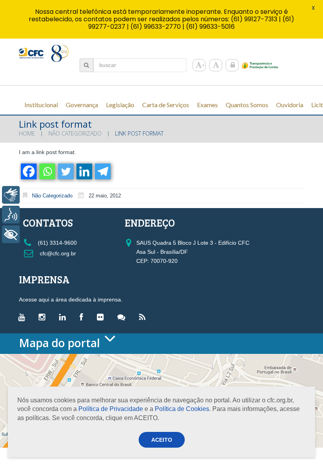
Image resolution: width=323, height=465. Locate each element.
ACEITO (161, 440)
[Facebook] (28, 171)
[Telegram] (102, 171)
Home (27, 133)
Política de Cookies (182, 408)
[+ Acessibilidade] (11, 234)
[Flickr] (102, 317)
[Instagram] (43, 317)
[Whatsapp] (46, 171)
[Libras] (11, 195)
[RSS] (144, 317)
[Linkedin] (83, 171)
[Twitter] (65, 171)
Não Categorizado (75, 133)
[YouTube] (23, 317)
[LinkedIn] (64, 317)
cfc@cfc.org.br (57, 253)
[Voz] (11, 214)
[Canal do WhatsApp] (123, 317)
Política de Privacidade (110, 408)
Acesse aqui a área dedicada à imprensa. (71, 299)
